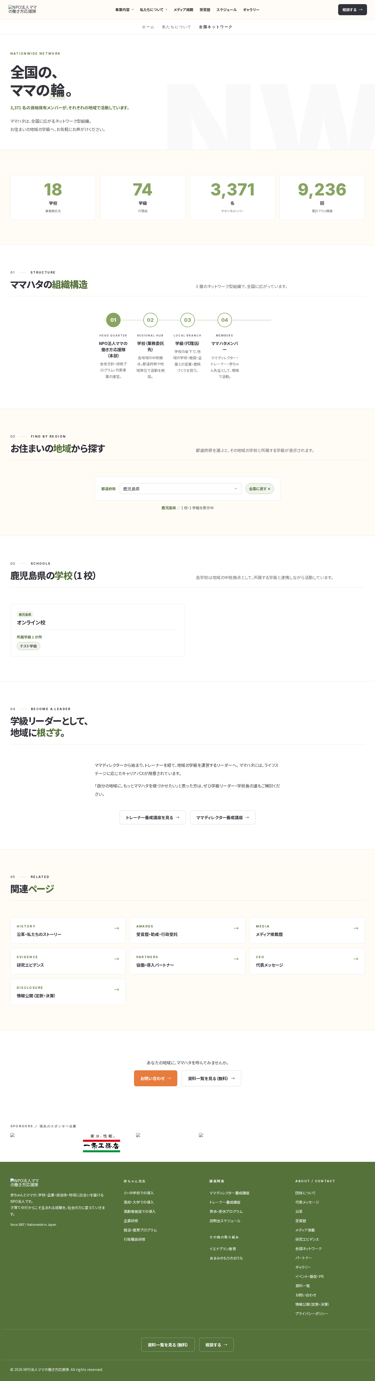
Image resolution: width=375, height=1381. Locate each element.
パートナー (303, 1257)
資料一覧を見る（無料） (208, 1078)
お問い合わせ (152, 1078)
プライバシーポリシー (311, 1313)
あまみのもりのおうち (226, 1258)
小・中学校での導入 (139, 1192)
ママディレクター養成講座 (219, 817)
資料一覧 (302, 1285)
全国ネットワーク (308, 1248)
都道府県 (108, 488)
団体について (305, 1192)
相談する (349, 9)
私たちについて (177, 26)
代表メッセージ (307, 1202)
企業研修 (131, 1220)
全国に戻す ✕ (260, 488)
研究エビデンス (307, 1239)
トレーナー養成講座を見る (149, 817)
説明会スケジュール (225, 1220)
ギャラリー (251, 9)
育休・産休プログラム (226, 1211)
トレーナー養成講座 (225, 1202)
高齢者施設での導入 (140, 1211)
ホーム (148, 26)
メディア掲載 (183, 9)
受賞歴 (204, 9)
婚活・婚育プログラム (140, 1229)
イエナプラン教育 (223, 1248)
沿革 (299, 1211)
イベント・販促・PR (309, 1276)
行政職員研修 (134, 1239)
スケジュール (226, 9)
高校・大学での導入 (139, 1202)
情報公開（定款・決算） (312, 1304)
